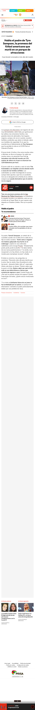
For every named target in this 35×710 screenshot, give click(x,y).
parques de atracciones (12, 130)
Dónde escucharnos (23, 666)
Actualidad (9, 36)
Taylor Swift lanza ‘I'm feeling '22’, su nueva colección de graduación (25, 615)
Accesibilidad (15, 663)
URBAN (28, 10)
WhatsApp (19, 103)
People (20, 246)
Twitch (24, 630)
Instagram (7, 630)
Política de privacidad (25, 663)
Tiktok (10, 630)
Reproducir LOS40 (31, 187)
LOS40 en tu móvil (11, 666)
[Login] (32, 14)
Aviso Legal (7, 663)
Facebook (11, 103)
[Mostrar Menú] (2, 15)
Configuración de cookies (23, 665)
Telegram (23, 103)
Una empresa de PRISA (17, 672)
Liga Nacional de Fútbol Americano (14, 195)
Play (33, 707)
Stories (27, 630)
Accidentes (16, 292)
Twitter (15, 103)
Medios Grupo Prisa (17, 677)
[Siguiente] (32, 32)
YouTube (14, 630)
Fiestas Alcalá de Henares (23, 32)
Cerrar (32, 25)
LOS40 (4, 10)
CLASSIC (13, 10)
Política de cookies (10, 665)
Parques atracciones (6, 292)
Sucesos (23, 292)
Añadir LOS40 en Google (19, 122)
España (4, 20)
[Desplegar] (17, 701)
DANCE (20, 10)
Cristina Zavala (14, 108)
